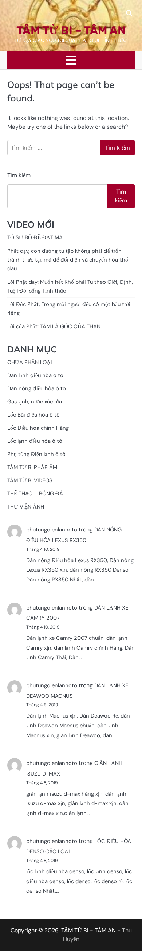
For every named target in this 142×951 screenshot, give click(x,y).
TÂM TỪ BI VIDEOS (29, 480)
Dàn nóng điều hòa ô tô (36, 388)
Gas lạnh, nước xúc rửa (34, 401)
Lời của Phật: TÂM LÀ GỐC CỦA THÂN (53, 326)
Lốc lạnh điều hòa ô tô (34, 441)
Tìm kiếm (19, 175)
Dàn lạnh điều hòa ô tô (35, 375)
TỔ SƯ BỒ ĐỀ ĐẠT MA (35, 237)
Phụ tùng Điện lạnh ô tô (36, 454)
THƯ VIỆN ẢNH (25, 506)
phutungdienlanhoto (51, 529)
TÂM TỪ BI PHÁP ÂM (32, 467)
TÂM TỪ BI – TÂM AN (71, 30)
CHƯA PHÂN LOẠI (29, 362)
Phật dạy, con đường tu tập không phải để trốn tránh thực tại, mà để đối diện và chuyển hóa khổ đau (67, 259)
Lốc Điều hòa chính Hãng (38, 428)
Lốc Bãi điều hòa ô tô (33, 414)
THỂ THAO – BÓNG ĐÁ (35, 493)
